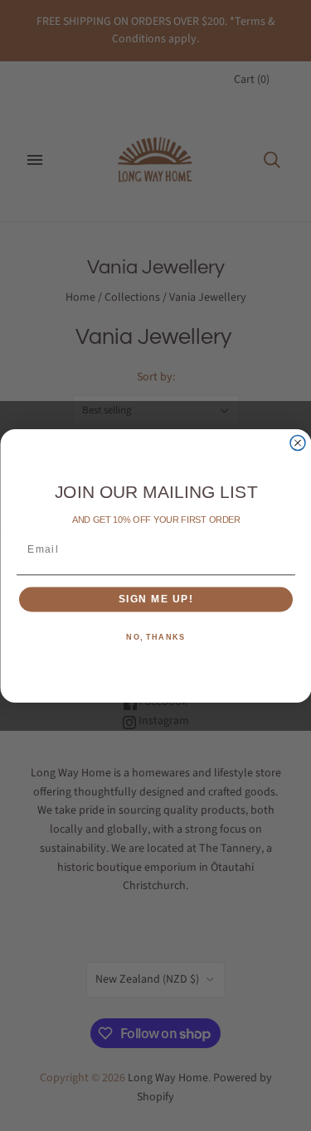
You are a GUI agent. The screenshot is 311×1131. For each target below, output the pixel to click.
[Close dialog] (297, 442)
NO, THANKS (155, 636)
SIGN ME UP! (155, 599)
